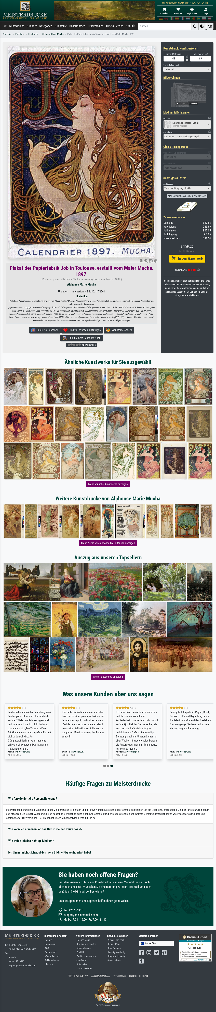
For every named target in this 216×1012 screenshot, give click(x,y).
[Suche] (195, 26)
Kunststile (61, 26)
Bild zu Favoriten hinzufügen (84, 330)
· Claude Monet (114, 944)
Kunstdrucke (16, 26)
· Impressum (50, 944)
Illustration (33, 34)
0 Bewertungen (88, 344)
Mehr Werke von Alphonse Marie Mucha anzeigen (108, 543)
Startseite (7, 34)
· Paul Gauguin (114, 948)
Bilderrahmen (77, 26)
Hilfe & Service (114, 26)
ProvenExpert (23, 751)
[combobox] (187, 69)
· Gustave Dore (114, 960)
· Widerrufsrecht (51, 956)
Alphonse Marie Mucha (53, 34)
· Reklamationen (51, 960)
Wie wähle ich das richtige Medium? (31, 841)
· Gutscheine (81, 964)
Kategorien (45, 26)
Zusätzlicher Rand (171, 65)
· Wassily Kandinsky (116, 952)
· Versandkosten (83, 948)
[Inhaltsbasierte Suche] (202, 26)
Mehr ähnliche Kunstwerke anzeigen (108, 484)
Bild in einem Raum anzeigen (84, 338)
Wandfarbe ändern (121, 330)
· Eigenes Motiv (83, 940)
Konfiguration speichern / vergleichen (188, 196)
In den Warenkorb (189, 258)
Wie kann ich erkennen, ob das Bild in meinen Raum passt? (45, 829)
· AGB (46, 948)
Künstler (32, 26)
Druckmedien (95, 26)
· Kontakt (48, 940)
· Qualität (80, 952)
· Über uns (48, 964)
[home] (5, 26)
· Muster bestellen (84, 968)
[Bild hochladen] (209, 26)
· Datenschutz (50, 952)
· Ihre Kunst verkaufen (86, 944)
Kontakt (130, 26)
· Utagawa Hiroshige (116, 956)
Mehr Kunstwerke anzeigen (108, 676)
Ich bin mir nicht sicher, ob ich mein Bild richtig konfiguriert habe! (49, 852)
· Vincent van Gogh (116, 940)
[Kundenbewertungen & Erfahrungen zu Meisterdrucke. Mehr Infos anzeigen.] (195, 947)
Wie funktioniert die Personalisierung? (32, 798)
